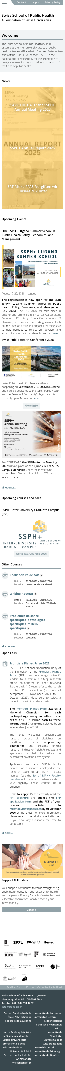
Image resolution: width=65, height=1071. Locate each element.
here (55, 333)
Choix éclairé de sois (24, 575)
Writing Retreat (21, 594)
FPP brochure (19, 798)
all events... (9, 487)
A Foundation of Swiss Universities (28, 17)
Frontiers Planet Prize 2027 (29, 663)
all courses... (9, 646)
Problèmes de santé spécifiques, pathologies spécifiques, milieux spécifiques (27, 622)
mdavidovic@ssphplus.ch (26, 809)
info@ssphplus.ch (12, 1006)
